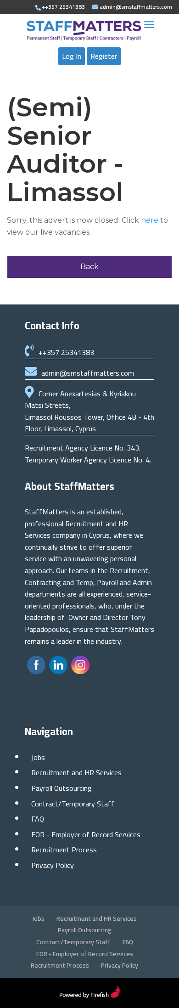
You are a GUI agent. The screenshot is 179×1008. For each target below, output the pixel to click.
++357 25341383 (66, 352)
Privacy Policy (52, 865)
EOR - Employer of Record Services (85, 834)
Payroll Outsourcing (61, 788)
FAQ (37, 819)
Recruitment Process (64, 849)
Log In (71, 56)
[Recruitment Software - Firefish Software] (89, 995)
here (149, 220)
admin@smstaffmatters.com (87, 373)
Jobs (38, 757)
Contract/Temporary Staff (72, 804)
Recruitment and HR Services (76, 772)
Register (103, 56)
